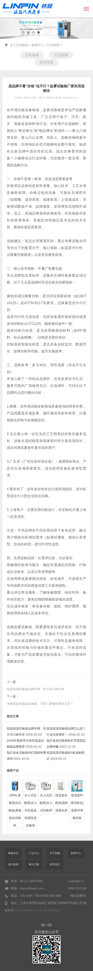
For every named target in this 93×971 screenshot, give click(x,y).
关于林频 (55, 853)
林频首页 (13, 853)
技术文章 (46, 62)
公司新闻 (32, 55)
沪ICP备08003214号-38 (31, 910)
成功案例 (13, 864)
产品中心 (34, 853)
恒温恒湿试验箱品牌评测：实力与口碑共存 (35, 689)
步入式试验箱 (19, 45)
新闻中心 (38, 45)
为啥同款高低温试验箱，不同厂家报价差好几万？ (40, 703)
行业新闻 (53, 45)
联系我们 (55, 864)
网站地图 (54, 910)
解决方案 (34, 864)
